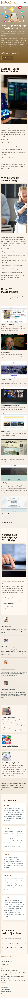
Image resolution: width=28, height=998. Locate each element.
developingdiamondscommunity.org (10, 405)
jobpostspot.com (5, 431)
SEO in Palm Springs (6, 626)
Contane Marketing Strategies (8, 669)
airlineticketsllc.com (6, 514)
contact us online (7, 608)
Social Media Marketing (10, 746)
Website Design (4, 987)
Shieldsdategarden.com (7, 324)
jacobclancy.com (5, 352)
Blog (2, 994)
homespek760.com (6, 379)
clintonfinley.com (5, 457)
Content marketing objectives (8, 689)
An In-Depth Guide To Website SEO (9, 970)
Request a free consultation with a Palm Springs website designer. (13, 52)
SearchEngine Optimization (11, 763)
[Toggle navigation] (25, 3)
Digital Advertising (8, 717)
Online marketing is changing (8, 647)
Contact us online (5, 964)
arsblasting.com (5, 483)
